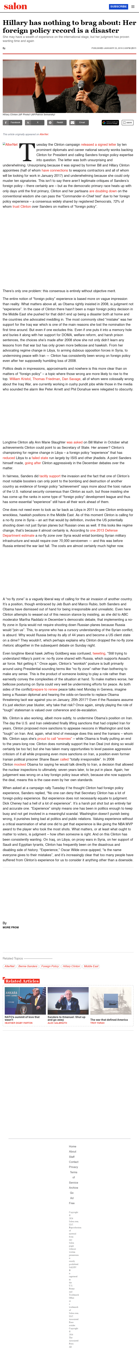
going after (33, 463)
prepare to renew (44, 689)
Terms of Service (73, 1177)
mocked (20, 764)
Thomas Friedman (46, 379)
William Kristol (20, 379)
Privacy (73, 1167)
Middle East (91, 966)
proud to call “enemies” (54, 739)
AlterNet (43, 134)
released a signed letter (98, 145)
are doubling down (103, 191)
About (72, 1151)
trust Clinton (22, 207)
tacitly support (50, 476)
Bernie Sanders (27, 966)
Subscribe (118, 6)
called (64, 759)
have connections (55, 170)
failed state (40, 458)
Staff (71, 1157)
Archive (73, 1188)
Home (72, 1146)
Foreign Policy (50, 966)
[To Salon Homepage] (15, 6)
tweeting (99, 653)
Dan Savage (71, 379)
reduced (9, 458)
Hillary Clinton (71, 966)
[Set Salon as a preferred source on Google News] (110, 122)
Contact (73, 1162)
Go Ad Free (72, 1198)
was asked (75, 442)
